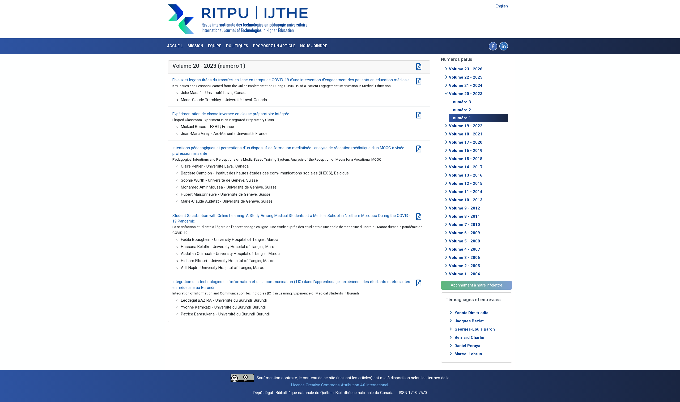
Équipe (214, 46)
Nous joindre (313, 46)
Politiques (237, 46)
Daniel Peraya (467, 345)
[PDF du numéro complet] (418, 66)
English (502, 6)
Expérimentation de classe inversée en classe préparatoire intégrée (230, 114)
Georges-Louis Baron (474, 329)
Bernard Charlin (469, 337)
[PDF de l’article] (418, 80)
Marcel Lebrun (468, 354)
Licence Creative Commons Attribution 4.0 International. (340, 385)
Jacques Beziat (469, 321)
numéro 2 (462, 110)
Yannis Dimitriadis (471, 312)
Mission (195, 46)
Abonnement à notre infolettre (476, 285)
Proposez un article (274, 46)
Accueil (175, 46)
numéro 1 (462, 118)
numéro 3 (462, 102)
